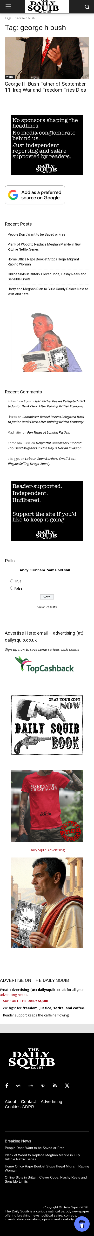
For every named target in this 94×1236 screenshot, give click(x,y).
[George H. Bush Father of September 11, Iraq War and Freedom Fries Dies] (47, 58)
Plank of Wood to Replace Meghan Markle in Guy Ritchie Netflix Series (44, 246)
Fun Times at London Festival (48, 432)
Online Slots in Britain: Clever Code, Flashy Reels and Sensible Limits (47, 276)
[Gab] (19, 1086)
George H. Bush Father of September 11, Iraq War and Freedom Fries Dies (45, 87)
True (17, 581)
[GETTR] (31, 1086)
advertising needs (13, 994)
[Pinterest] (43, 1086)
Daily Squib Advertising (47, 850)
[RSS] (55, 1086)
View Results (47, 607)
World (9, 76)
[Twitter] (67, 1086)
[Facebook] (7, 1086)
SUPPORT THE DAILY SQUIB (25, 1000)
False (18, 588)
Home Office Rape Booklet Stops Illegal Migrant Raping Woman (43, 261)
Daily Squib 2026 (75, 1207)
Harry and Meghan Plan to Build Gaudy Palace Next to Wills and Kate (48, 291)
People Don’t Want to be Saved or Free (37, 234)
